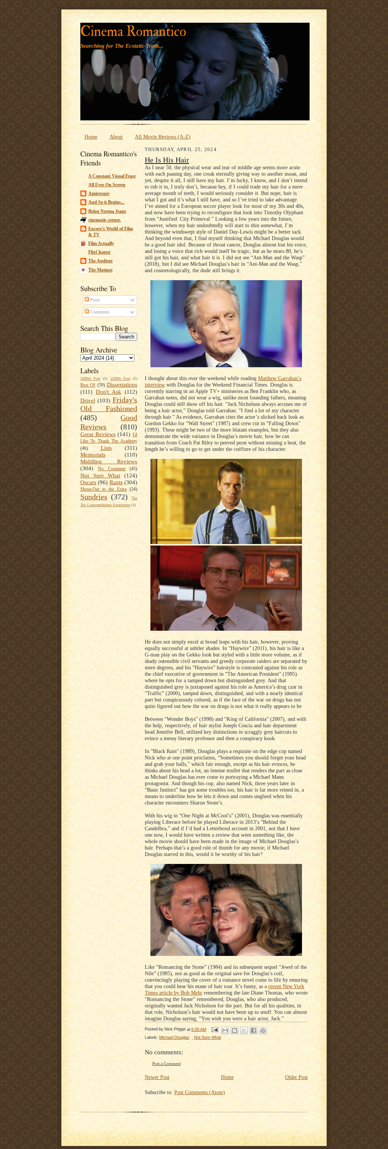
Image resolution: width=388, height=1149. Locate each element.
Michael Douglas (174, 1037)
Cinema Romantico (133, 32)
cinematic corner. (104, 220)
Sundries (93, 497)
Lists (106, 448)
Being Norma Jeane (107, 211)
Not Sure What (100, 475)
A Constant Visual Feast (112, 176)
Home (90, 137)
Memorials (92, 455)
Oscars (88, 482)
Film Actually (101, 243)
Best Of (87, 385)
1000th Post (90, 378)
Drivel (87, 401)
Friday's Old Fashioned (108, 404)
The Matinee (100, 270)
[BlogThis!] (234, 1030)
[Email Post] (214, 1029)
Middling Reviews (108, 461)
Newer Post (157, 1077)
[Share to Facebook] (253, 1030)
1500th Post (120, 378)
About (116, 137)
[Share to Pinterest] (263, 1030)
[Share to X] (244, 1030)
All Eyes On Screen (106, 184)
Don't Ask (108, 392)
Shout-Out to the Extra (103, 489)
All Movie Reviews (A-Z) (163, 137)
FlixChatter (99, 252)
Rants (116, 482)
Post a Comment (166, 1064)
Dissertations (122, 385)
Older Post (296, 1077)
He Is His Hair (167, 160)
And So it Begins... (106, 202)
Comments (99, 312)
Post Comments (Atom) (199, 1092)
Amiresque (99, 193)
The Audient (100, 260)
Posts (94, 299)
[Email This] (225, 1030)
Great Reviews (98, 434)
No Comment (111, 468)
